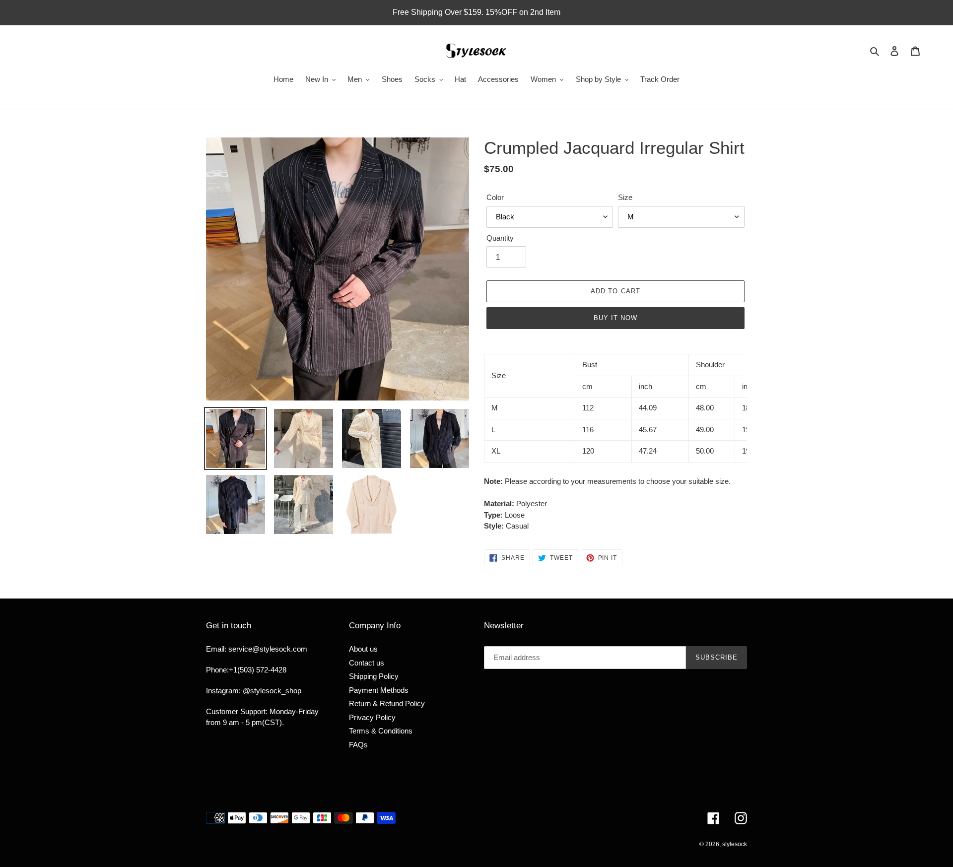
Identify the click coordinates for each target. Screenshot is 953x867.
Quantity (500, 238)
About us (363, 649)
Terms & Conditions (380, 731)
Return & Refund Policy (387, 703)
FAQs (358, 744)
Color (495, 197)
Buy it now (615, 318)
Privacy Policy (372, 717)
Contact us (366, 663)
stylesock (734, 844)
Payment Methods (378, 690)
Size (625, 197)
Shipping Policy (374, 676)
